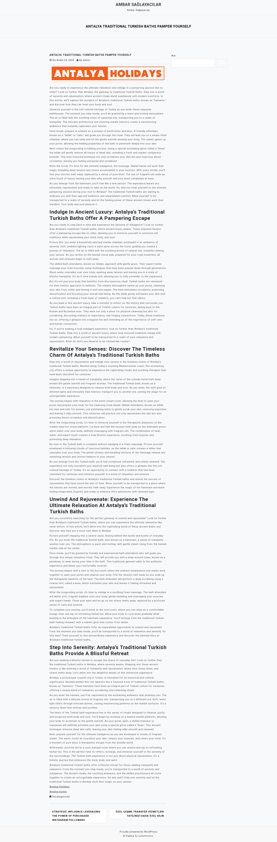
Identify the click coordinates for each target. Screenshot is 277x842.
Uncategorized (61, 796)
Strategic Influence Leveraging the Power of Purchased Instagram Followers (76, 815)
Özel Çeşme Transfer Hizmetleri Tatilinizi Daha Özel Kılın (140, 813)
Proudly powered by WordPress (138, 831)
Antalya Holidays (60, 786)
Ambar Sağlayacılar (138, 4)
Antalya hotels (58, 791)
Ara (173, 55)
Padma (130, 835)
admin (86, 60)
